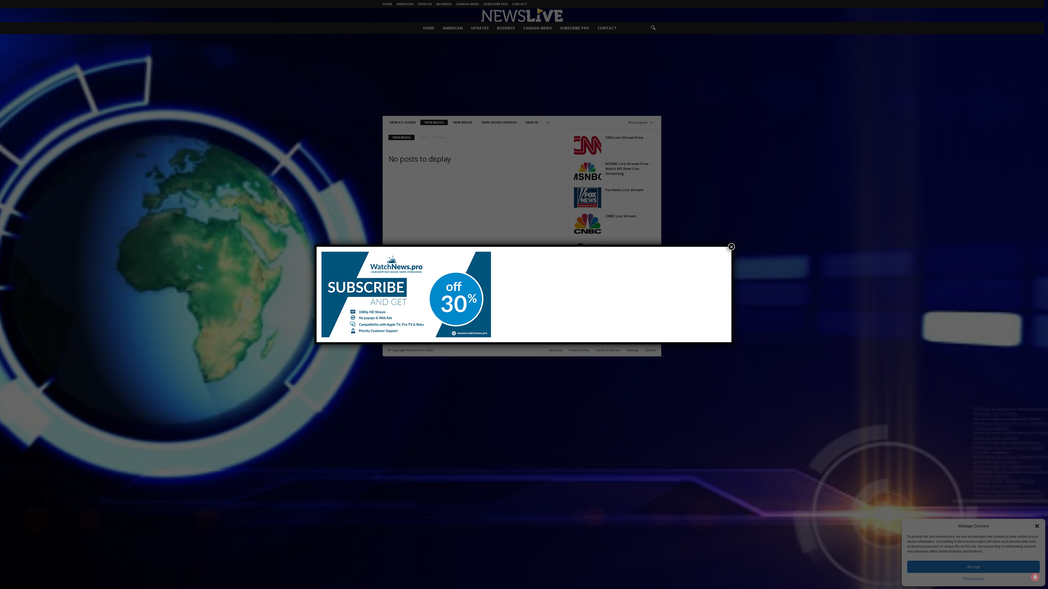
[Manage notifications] (1035, 577)
